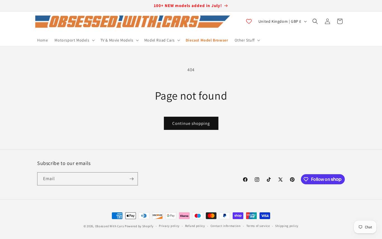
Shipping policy (286, 226)
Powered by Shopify (139, 226)
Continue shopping (191, 123)
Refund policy (195, 226)
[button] (74, 40)
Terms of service (258, 226)
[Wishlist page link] (249, 21)
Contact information (226, 226)
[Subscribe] (131, 178)
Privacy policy (169, 226)
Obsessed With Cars (109, 226)
